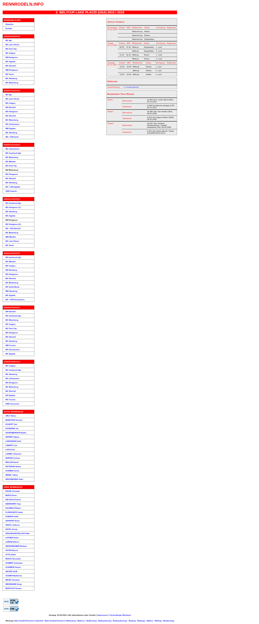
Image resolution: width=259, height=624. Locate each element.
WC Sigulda (10, 62)
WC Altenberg (11, 78)
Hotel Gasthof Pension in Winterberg (60, 621)
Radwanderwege (120, 621)
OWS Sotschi (11, 191)
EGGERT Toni (11, 424)
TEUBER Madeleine (13, 576)
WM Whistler (10, 237)
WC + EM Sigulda (12, 187)
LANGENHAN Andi (13, 441)
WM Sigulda (10, 128)
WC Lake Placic (12, 241)
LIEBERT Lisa (11, 445)
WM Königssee (11, 70)
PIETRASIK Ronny (13, 466)
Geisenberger (116, 615)
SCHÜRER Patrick (13, 567)
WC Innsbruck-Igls (13, 153)
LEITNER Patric (12, 538)
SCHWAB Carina (12, 471)
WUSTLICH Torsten (13, 588)
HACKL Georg (11, 529)
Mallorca (81, 621)
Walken (150, 621)
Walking (158, 621)
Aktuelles (9, 24)
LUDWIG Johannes (13, 454)
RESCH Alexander (13, 559)
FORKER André (11, 516)
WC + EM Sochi (11, 137)
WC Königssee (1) (13, 207)
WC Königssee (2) (13, 224)
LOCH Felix (10, 450)
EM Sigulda (10, 395)
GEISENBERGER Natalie (15, 433)
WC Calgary (10, 53)
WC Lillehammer (12, 124)
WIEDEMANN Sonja (13, 584)
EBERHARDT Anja (13, 504)
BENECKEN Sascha (13, 420)
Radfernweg (91, 621)
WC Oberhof (10, 66)
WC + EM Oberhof (12, 228)
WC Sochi (9, 74)
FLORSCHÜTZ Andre (14, 512)
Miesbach (127, 615)
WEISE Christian (12, 580)
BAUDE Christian (12, 491)
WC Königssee (11, 112)
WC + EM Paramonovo (14, 300)
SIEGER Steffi (11, 571)
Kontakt (8, 28)
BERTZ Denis (11, 495)
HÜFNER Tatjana (12, 437)
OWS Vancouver (12, 404)
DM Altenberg (11, 270)
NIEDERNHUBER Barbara (16, 546)
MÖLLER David (11, 462)
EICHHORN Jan (11, 428)
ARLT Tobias (10, 416)
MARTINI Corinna (12, 458)
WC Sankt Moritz (12, 287)
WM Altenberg (11, 291)
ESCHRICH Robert (13, 508)
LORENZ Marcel (12, 542)
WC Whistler (10, 162)
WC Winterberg (11, 83)
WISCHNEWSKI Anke (14, 479)
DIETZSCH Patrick (13, 500)
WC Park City (11, 49)
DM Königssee (11, 57)
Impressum (102, 615)
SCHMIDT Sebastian (14, 563)
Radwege (141, 621)
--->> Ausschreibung (130, 87)
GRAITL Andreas (12, 525)
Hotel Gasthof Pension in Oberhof (28, 621)
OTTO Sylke (10, 555)
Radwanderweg (104, 621)
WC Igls (8, 40)
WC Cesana (10, 400)
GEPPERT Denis (12, 521)
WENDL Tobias (11, 475)
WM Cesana (10, 345)
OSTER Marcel (11, 550)
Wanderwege (168, 621)
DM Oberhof (10, 107)
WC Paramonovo (12, 350)
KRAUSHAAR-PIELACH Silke (17, 533)
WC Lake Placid (12, 45)
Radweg (132, 621)
